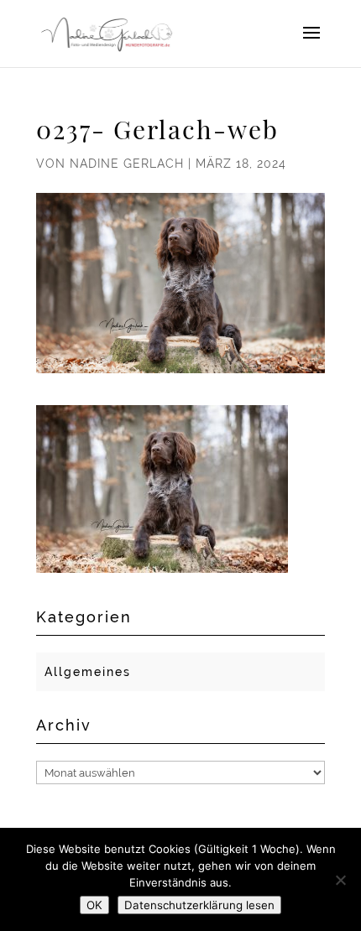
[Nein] (340, 879)
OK (94, 905)
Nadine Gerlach (127, 163)
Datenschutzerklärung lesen (199, 905)
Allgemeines (87, 672)
